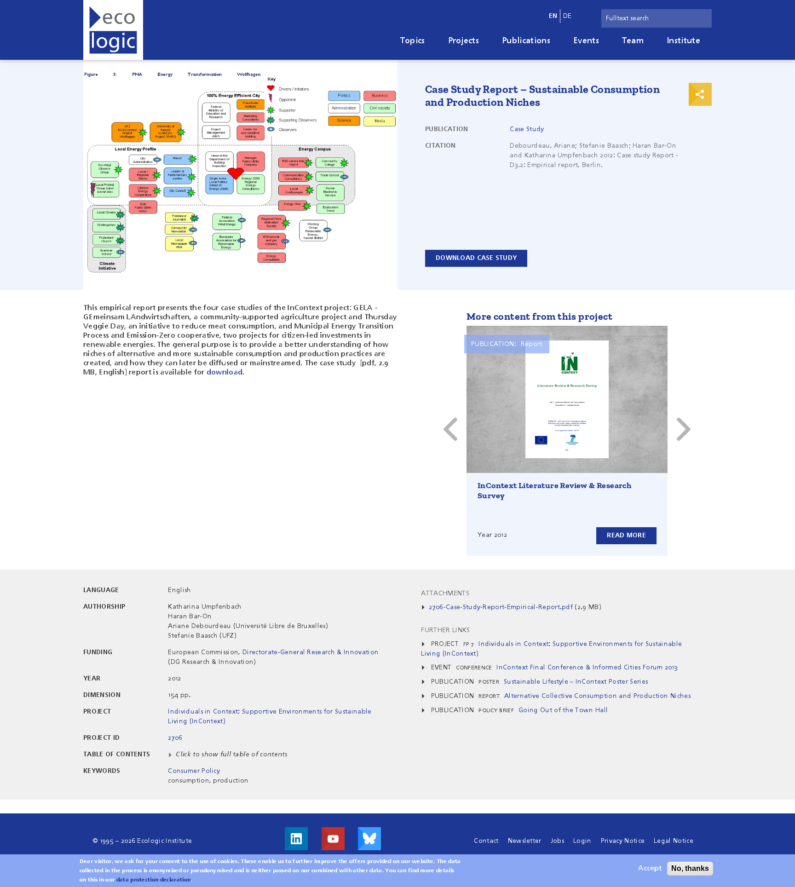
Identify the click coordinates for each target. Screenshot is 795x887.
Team (633, 41)
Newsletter (525, 841)
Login (582, 841)
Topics (412, 41)
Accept (650, 868)
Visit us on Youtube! (333, 838)
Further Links (445, 630)
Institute (683, 41)
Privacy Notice (623, 841)
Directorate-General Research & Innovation (310, 652)
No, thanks (690, 868)
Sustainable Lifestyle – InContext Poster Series (576, 682)
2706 (175, 738)
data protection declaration (153, 880)
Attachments (445, 593)
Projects (463, 41)
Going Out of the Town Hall (563, 710)
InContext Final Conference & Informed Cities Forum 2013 (587, 667)
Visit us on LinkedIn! (296, 838)
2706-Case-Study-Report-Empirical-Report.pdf (501, 607)
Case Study (527, 129)
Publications (526, 41)
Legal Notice (673, 841)
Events (586, 41)
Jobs (557, 841)
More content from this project (539, 316)
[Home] (113, 30)
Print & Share (700, 94)
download (225, 372)
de (567, 16)
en (553, 16)
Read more (626, 535)
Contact (486, 841)
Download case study (476, 258)
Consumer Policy (194, 771)
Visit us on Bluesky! (369, 838)
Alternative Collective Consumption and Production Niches (597, 696)
